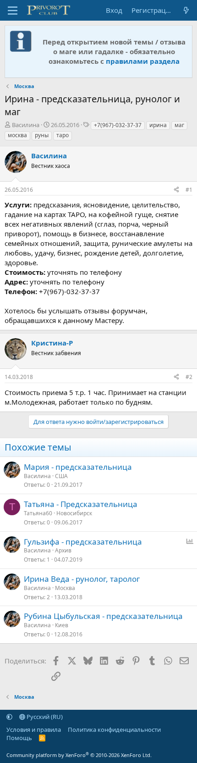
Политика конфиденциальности (114, 729)
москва (17, 135)
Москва (65, 588)
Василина (25, 125)
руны (42, 135)
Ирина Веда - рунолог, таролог (82, 579)
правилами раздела (143, 61)
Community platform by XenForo (79, 755)
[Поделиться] (176, 190)
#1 (189, 190)
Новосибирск (74, 513)
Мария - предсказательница (78, 467)
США (61, 476)
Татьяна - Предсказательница (80, 504)
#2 (189, 377)
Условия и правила (33, 729)
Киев (61, 625)
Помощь (19, 738)
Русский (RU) (44, 717)
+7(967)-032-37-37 (118, 125)
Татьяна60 (38, 513)
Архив (63, 550)
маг (179, 125)
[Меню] (12, 10)
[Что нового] (186, 10)
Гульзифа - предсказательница (83, 541)
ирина (158, 125)
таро (62, 135)
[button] (9, 717)
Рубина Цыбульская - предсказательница (103, 616)
